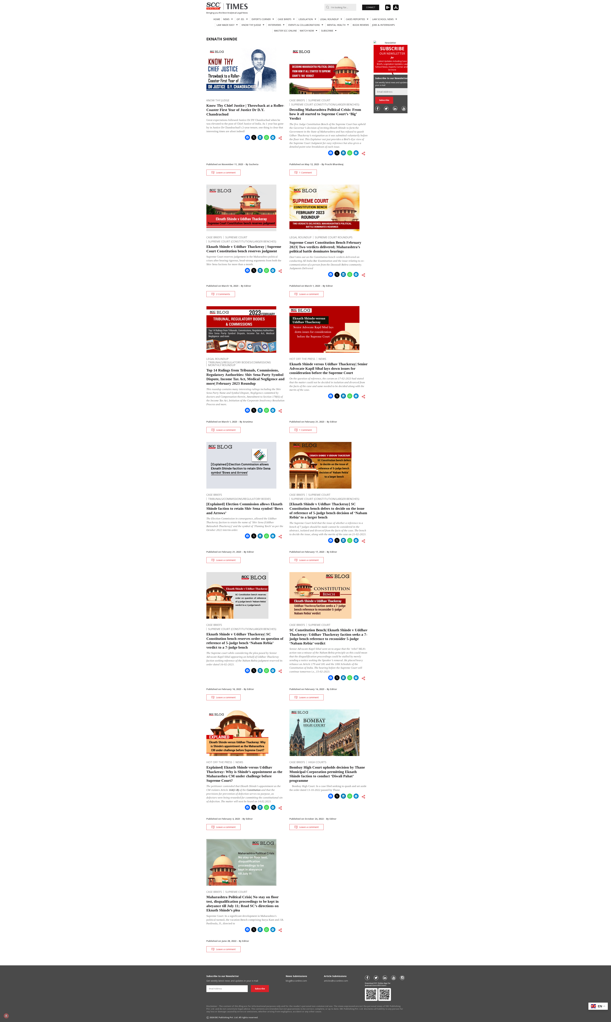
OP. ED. (240, 19)
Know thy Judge (251, 24)
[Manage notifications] (6, 1015)
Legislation (305, 19)
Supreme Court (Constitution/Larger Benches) (325, 104)
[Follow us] (377, 108)
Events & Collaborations (304, 24)
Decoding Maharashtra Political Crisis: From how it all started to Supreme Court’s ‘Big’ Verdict (325, 114)
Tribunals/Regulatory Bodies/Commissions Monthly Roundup (239, 363)
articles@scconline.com (336, 980)
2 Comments (223, 294)
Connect (370, 7)
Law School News (383, 19)
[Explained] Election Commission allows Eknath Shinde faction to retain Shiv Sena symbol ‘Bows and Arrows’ (244, 508)
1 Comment (305, 172)
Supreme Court (319, 100)
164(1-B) (234, 789)
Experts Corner (261, 19)
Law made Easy (225, 24)
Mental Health (336, 24)
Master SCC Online (285, 30)
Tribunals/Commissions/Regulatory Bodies (239, 498)
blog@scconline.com (296, 980)
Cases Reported (355, 19)
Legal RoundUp (329, 19)
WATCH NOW (307, 30)
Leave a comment (226, 172)
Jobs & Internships (383, 24)
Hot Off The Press (302, 358)
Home (216, 19)
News (226, 19)
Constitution (254, 789)
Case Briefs (284, 19)
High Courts (317, 762)
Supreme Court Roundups (333, 237)
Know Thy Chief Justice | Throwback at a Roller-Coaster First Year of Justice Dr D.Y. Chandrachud (245, 110)
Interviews (274, 24)
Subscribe (327, 30)
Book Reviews (361, 24)
